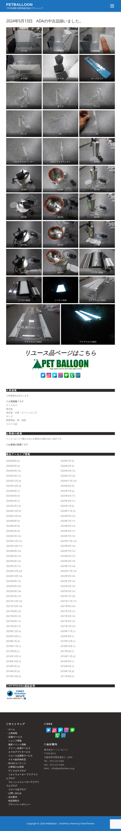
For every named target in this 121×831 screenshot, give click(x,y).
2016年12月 (12, 656)
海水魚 (9, 408)
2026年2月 (11, 475)
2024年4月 (11, 530)
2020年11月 (66, 631)
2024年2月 (11, 535)
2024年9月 (65, 515)
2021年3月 (65, 621)
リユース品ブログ (16, 789)
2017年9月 (11, 651)
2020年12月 (12, 631)
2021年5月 (65, 615)
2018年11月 (12, 646)
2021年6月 (11, 615)
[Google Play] (54, 375)
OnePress (64, 823)
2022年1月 (65, 595)
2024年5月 (65, 525)
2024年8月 (11, 520)
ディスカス (11, 405)
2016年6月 (65, 661)
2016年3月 (65, 666)
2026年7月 (65, 460)
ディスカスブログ (16, 770)
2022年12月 (12, 570)
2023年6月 (11, 555)
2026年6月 (11, 465)
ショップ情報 (14, 740)
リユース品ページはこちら (60, 353)
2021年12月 (12, 600)
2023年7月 (65, 550)
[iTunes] (60, 375)
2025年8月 (11, 490)
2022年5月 (65, 586)
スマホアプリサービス (18, 751)
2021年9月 (65, 606)
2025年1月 (65, 505)
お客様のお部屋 (15, 766)
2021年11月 (66, 600)
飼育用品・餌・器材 (16, 420)
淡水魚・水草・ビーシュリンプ (21, 412)
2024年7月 (65, 520)
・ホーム (10, 729)
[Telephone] (72, 375)
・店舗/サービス (14, 736)
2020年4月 (65, 636)
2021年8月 (11, 611)
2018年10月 (66, 646)
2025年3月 (65, 500)
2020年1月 (11, 641)
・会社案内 (11, 796)
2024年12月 (12, 510)
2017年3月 (65, 651)
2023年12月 (12, 540)
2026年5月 (65, 465)
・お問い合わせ (14, 793)
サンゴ (9, 416)
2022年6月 (11, 586)
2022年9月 (65, 575)
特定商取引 (12, 800)
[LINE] (66, 375)
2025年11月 (66, 480)
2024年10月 (12, 515)
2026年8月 (11, 460)
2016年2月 (11, 671)
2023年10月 (12, 545)
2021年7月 (65, 611)
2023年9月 (65, 545)
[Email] (78, 375)
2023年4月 (11, 560)
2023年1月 (65, 566)
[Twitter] (43, 375)
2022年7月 (65, 580)
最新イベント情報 (16, 744)
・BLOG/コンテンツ (16, 763)
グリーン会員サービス (18, 748)
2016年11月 (66, 656)
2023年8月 (11, 550)
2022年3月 (65, 591)
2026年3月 (65, 470)
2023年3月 (65, 560)
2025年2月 (11, 505)
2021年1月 (65, 626)
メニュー (112, 5)
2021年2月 (11, 626)
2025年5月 (65, 495)
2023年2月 (11, 566)
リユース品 (11, 423)
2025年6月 (11, 495)
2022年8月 (11, 580)
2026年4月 (11, 470)
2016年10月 (12, 661)
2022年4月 (11, 591)
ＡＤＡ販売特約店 (16, 759)
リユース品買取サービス (19, 755)
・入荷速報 (11, 733)
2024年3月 (65, 530)
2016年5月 (11, 666)
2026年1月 (65, 475)
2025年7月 (65, 490)
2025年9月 (65, 485)
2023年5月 (65, 555)
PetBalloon (19, 5)
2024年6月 (11, 525)
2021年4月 (11, 621)
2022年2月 (11, 595)
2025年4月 (11, 500)
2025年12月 (12, 480)
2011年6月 (65, 676)
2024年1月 (65, 535)
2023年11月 (66, 540)
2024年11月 (66, 510)
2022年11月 (66, 570)
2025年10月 (12, 485)
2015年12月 (12, 676)
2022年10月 (12, 575)
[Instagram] (48, 375)
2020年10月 (12, 636)
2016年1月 (65, 671)
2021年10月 (12, 606)
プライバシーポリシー (18, 804)
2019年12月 (66, 641)
